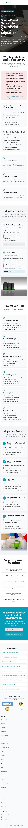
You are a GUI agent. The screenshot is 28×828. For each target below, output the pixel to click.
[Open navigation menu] (25, 2)
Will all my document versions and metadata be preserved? (13, 569)
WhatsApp (5, 817)
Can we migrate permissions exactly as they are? (13, 587)
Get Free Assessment (13, 630)
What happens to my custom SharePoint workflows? (13, 576)
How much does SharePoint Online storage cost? (13, 600)
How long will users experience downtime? (13, 582)
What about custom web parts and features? (13, 593)
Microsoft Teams (6, 819)
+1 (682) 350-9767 (6, 814)
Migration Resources (13, 634)
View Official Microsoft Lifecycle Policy (15, 97)
